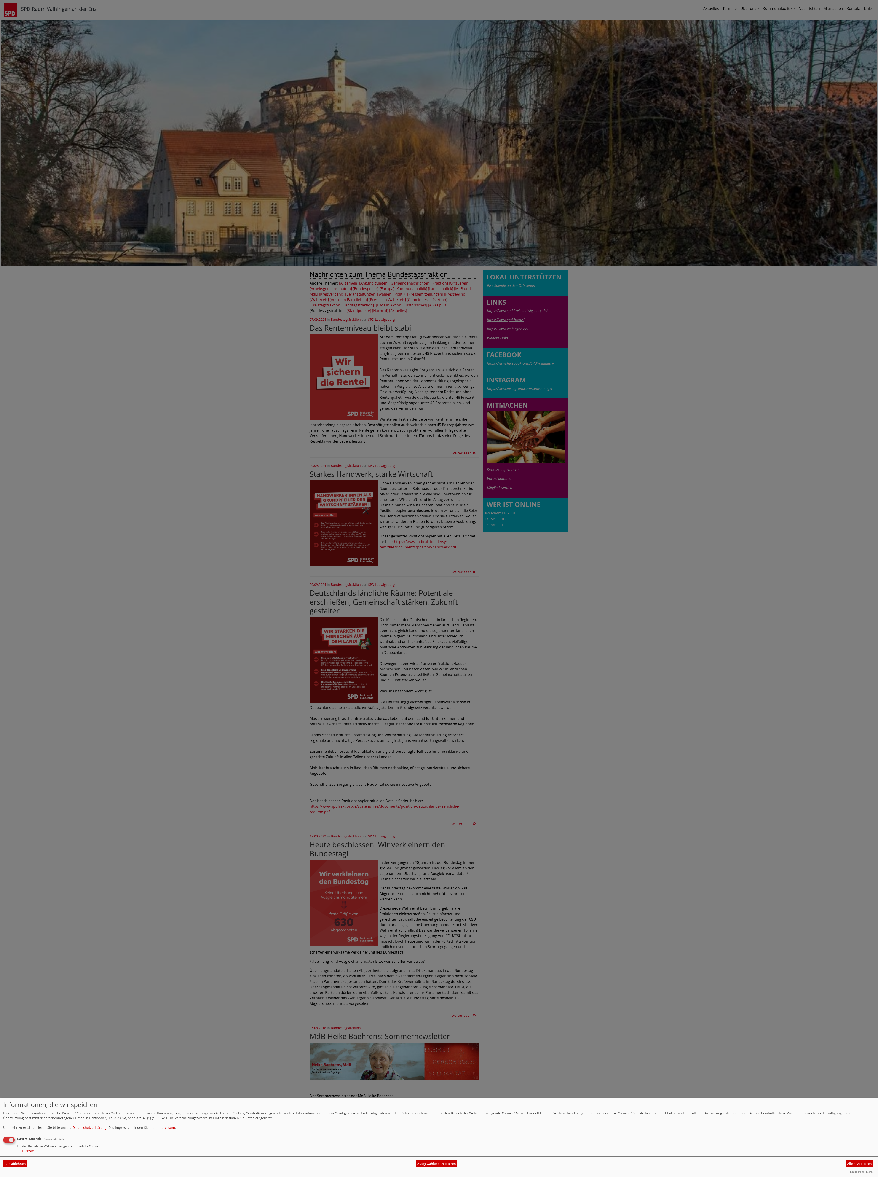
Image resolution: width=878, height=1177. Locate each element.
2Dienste (25, 1151)
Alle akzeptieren (859, 1163)
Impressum (166, 1127)
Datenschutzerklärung (89, 1127)
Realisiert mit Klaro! (861, 1171)
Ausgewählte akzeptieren (436, 1163)
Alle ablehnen (15, 1163)
